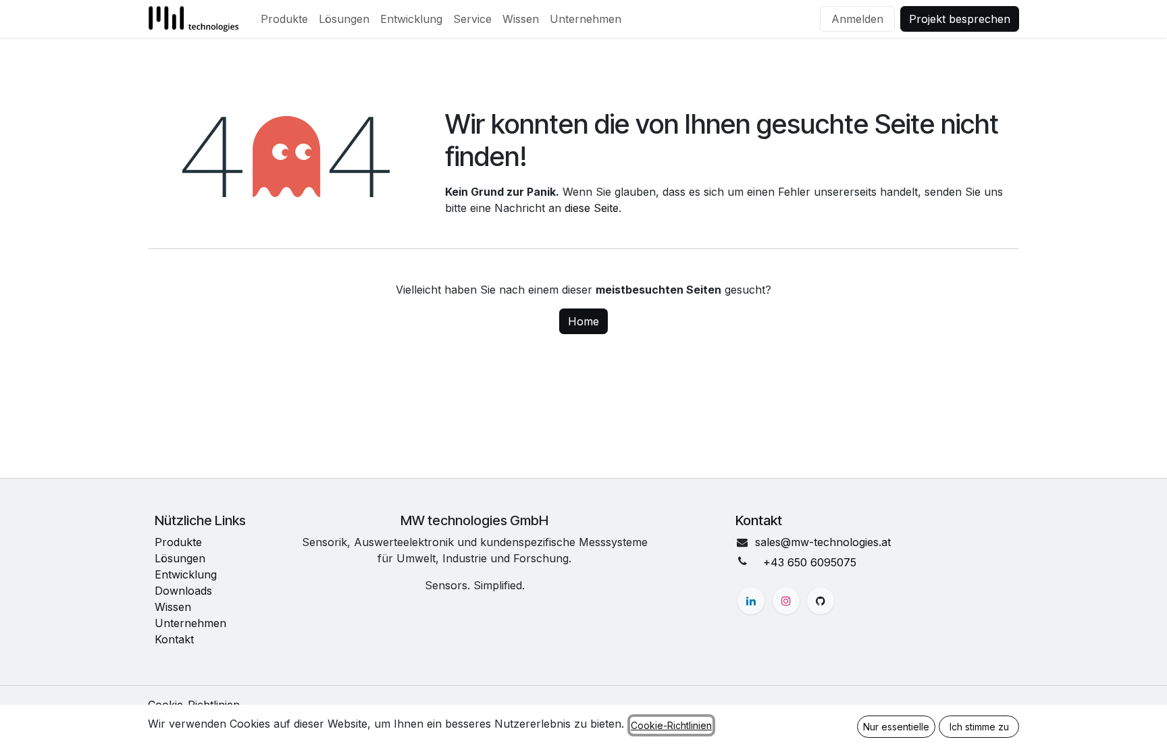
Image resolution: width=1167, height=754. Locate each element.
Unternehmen (190, 623)
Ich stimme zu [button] (979, 726)
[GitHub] (820, 600)
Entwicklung (186, 574)
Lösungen (180, 558)
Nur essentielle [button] (896, 726)
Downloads (183, 590)
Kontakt (174, 639)
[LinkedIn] (750, 600)
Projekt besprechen (959, 19)
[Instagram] (786, 600)
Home (583, 321)
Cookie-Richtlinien (671, 725)
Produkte (178, 542)
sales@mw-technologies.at (823, 542)
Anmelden (857, 19)
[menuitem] (284, 18)
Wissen (173, 607)
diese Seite (592, 208)
